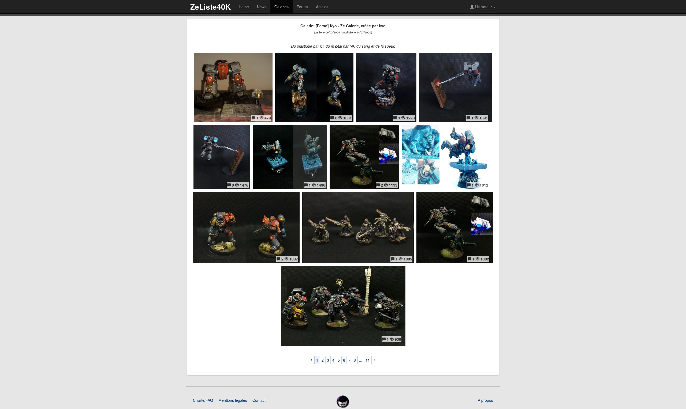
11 (368, 360)
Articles (322, 6)
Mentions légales (232, 400)
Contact (259, 400)
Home (244, 6)
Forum (302, 6)
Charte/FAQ (203, 400)
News (261, 6)
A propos (485, 400)
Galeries (281, 6)
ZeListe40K (210, 6)
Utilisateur (483, 6)
